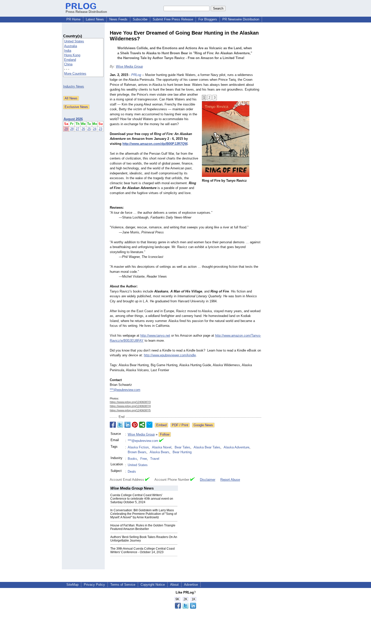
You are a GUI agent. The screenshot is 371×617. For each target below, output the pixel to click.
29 (66, 129)
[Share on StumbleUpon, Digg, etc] (142, 425)
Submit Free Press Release (173, 19)
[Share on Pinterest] (135, 425)
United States (74, 41)
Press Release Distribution (86, 12)
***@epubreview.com (125, 390)
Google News (203, 425)
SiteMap (72, 584)
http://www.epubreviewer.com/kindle (170, 355)
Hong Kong (72, 55)
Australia (70, 46)
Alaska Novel (161, 447)
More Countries (75, 73)
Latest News (95, 19)
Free (143, 459)
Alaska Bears (159, 452)
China (68, 64)
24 (94, 129)
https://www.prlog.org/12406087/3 (130, 402)
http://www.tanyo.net (155, 335)
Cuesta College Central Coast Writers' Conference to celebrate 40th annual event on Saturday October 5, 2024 (141, 498)
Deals (132, 471)
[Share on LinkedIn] (127, 425)
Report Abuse (230, 479)
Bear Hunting (182, 452)
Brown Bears (137, 452)
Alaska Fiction (138, 447)
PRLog (136, 75)
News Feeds (118, 19)
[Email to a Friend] (149, 425)
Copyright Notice (153, 584)
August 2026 (73, 119)
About (174, 584)
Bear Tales (182, 447)
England (70, 60)
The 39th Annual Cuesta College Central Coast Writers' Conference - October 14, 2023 (142, 550)
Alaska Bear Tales (207, 447)
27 (77, 129)
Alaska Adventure (236, 447)
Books (132, 459)
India (67, 50)
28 (72, 129)
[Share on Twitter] (120, 425)
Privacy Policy (94, 584)
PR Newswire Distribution (240, 19)
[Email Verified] (161, 440)
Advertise (191, 584)
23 (100, 129)
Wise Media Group (129, 66)
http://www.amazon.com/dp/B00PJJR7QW (154, 144)
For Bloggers (207, 19)
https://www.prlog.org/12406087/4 (130, 406)
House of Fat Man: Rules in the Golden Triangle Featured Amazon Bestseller (142, 527)
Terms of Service (122, 584)
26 (83, 129)
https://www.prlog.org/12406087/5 (130, 410)
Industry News (73, 86)
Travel (154, 459)
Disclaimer (207, 479)
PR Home (73, 19)
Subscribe (140, 19)
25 (89, 129)
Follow (164, 434)
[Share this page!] (185, 607)
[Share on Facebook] (113, 425)
